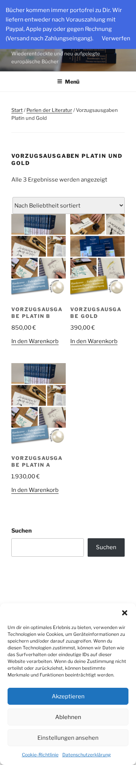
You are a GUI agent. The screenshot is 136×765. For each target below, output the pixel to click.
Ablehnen (68, 717)
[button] (124, 613)
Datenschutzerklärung (86, 754)
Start (17, 110)
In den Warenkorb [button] (35, 341)
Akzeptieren (68, 696)
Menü (72, 81)
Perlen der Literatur (49, 110)
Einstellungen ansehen (68, 737)
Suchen (21, 530)
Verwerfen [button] (116, 38)
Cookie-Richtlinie (40, 754)
